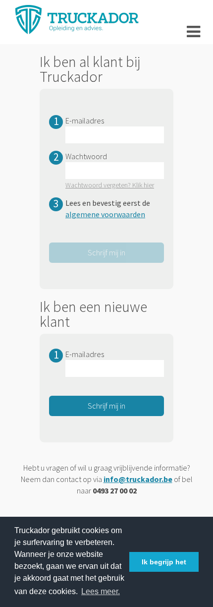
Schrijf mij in (106, 406)
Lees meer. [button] (100, 591)
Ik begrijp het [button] (164, 562)
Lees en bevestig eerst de (107, 208)
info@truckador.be (138, 479)
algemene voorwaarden (105, 214)
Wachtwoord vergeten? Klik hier (109, 185)
